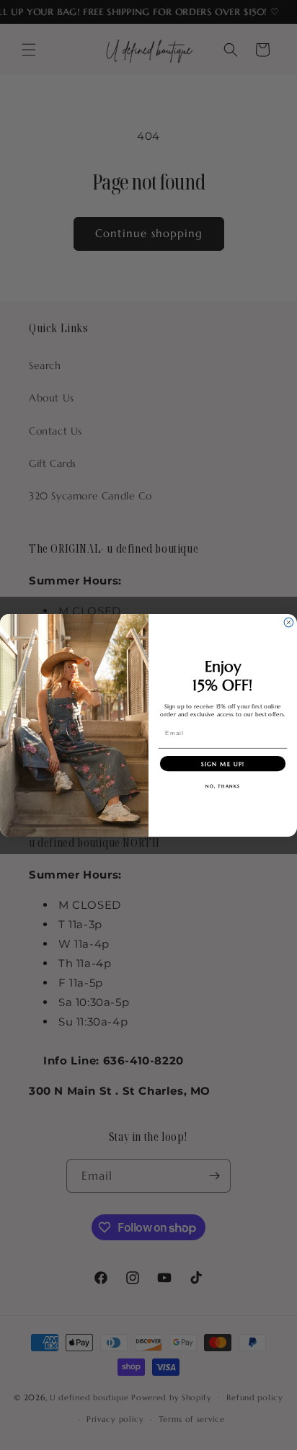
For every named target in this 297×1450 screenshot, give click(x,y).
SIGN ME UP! (222, 764)
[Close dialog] (288, 622)
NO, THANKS (222, 785)
